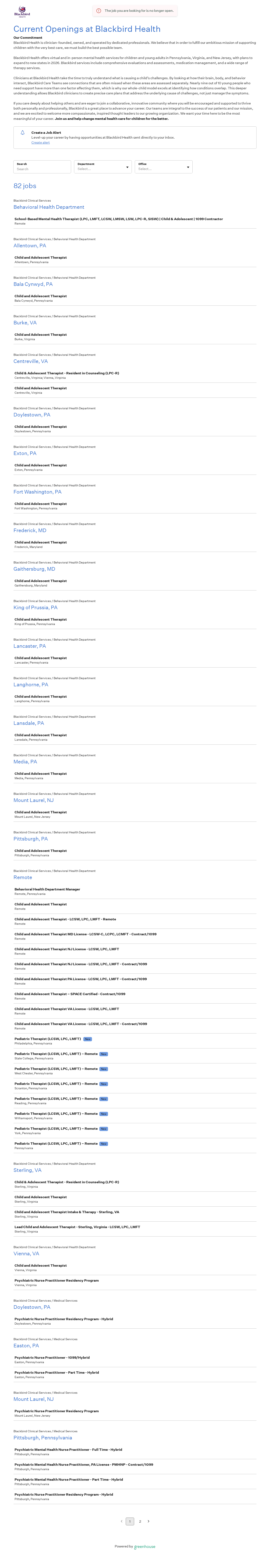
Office (142, 164)
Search (22, 164)
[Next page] (148, 1521)
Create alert (40, 143)
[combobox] (138, 169)
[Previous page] (121, 1521)
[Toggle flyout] (127, 167)
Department (86, 164)
